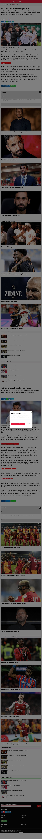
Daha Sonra (28, 423)
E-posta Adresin (13, 419)
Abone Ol (18, 423)
